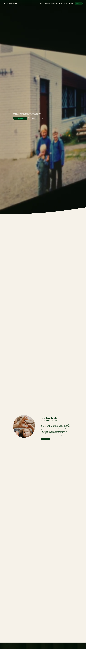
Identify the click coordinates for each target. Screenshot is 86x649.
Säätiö (62, 3)
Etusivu (41, 3)
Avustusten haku (47, 3)
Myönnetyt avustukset (55, 3)
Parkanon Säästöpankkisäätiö (10, 3)
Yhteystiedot (70, 3)
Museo (65, 3)
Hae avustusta (78, 3)
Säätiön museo (35, 118)
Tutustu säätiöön (45, 439)
